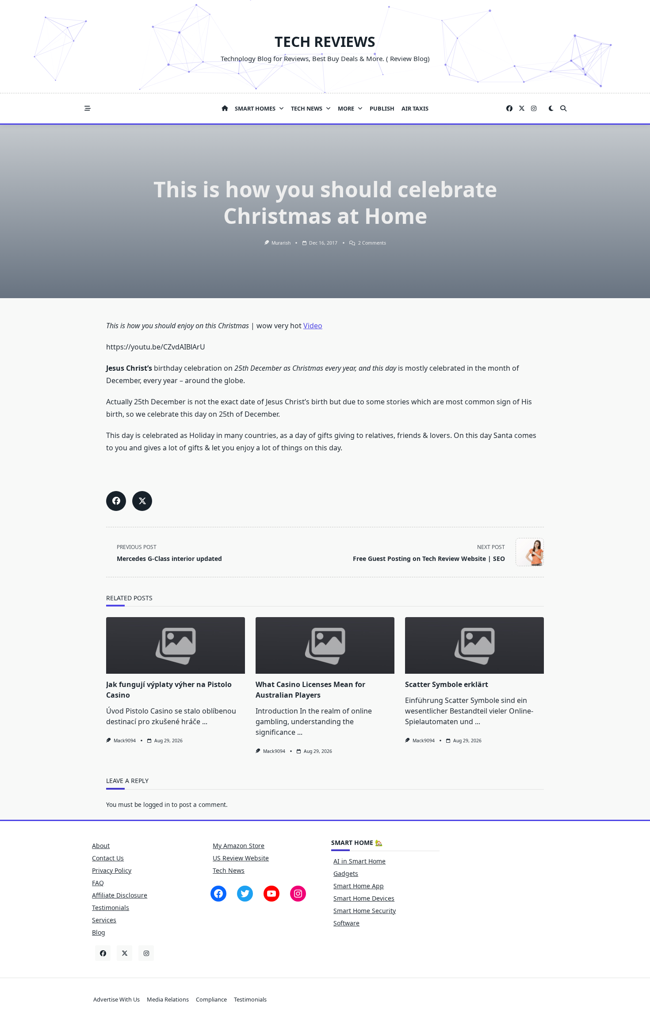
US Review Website (241, 858)
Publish (382, 108)
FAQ (98, 883)
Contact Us (108, 858)
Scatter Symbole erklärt (446, 684)
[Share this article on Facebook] (116, 501)
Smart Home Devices (363, 898)
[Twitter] (522, 108)
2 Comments (372, 243)
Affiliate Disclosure (119, 895)
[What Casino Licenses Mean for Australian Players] (325, 645)
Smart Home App (358, 886)
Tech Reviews (325, 41)
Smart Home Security (364, 910)
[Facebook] (509, 108)
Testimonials (110, 907)
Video (312, 325)
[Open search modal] (563, 108)
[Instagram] (533, 108)
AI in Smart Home (359, 861)
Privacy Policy (111, 870)
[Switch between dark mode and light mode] (551, 108)
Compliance (211, 999)
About (101, 845)
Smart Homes (255, 108)
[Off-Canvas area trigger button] (88, 108)
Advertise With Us (116, 999)
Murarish (281, 243)
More (346, 108)
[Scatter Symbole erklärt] (474, 645)
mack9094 (125, 740)
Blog (98, 932)
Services (104, 920)
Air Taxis (414, 108)
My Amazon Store (238, 845)
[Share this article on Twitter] (142, 501)
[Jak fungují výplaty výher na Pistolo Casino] (175, 645)
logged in (156, 804)
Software (346, 923)
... (204, 721)
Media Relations (168, 999)
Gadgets (345, 873)
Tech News (306, 108)
